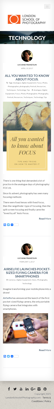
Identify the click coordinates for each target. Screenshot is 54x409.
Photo (44, 83)
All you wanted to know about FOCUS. (27, 77)
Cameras (12, 280)
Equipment (31, 83)
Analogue (17, 83)
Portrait (33, 86)
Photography (43, 93)
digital (24, 83)
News (34, 280)
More (45, 218)
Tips (28, 90)
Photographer (13, 86)
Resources (41, 86)
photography (24, 86)
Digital (44, 90)
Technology (21, 90)
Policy (48, 401)
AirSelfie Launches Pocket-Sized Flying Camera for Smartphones (27, 272)
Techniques (11, 90)
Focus (39, 83)
